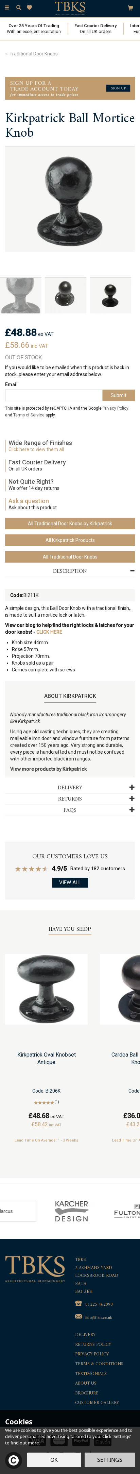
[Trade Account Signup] (70, 88)
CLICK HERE (49, 632)
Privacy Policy (115, 408)
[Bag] (130, 7)
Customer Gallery (97, 1403)
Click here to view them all (36, 449)
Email (11, 384)
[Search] (19, 8)
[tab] (70, 572)
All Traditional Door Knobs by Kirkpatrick (70, 523)
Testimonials (91, 1374)
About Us (86, 1384)
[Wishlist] (31, 7)
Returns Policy (93, 1345)
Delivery (85, 1335)
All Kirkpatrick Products (70, 540)
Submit (118, 395)
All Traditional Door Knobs (70, 557)
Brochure (87, 1393)
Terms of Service (29, 415)
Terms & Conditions (99, 1364)
